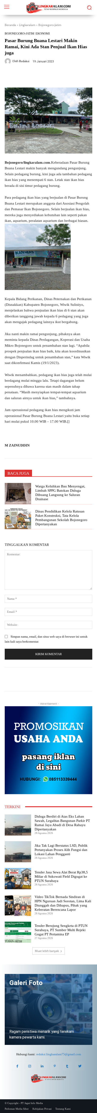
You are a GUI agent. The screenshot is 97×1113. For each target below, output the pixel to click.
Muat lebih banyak (47, 951)
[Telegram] (56, 76)
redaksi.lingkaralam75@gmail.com (58, 1054)
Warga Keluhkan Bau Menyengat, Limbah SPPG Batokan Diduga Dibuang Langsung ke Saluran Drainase (60, 492)
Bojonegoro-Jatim (49, 25)
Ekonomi (43, 33)
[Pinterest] (54, 1066)
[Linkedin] (42, 1066)
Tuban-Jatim (13, 834)
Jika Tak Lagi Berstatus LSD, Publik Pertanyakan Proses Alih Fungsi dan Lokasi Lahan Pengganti (61, 850)
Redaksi (24, 61)
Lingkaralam (27, 25)
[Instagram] (29, 1066)
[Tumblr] (67, 1066)
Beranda (10, 25)
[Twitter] (35, 76)
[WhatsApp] (46, 76)
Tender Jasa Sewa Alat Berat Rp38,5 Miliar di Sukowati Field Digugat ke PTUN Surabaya (61, 876)
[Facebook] (24, 76)
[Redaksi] (8, 61)
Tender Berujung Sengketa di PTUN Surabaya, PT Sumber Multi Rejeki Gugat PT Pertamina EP (61, 930)
